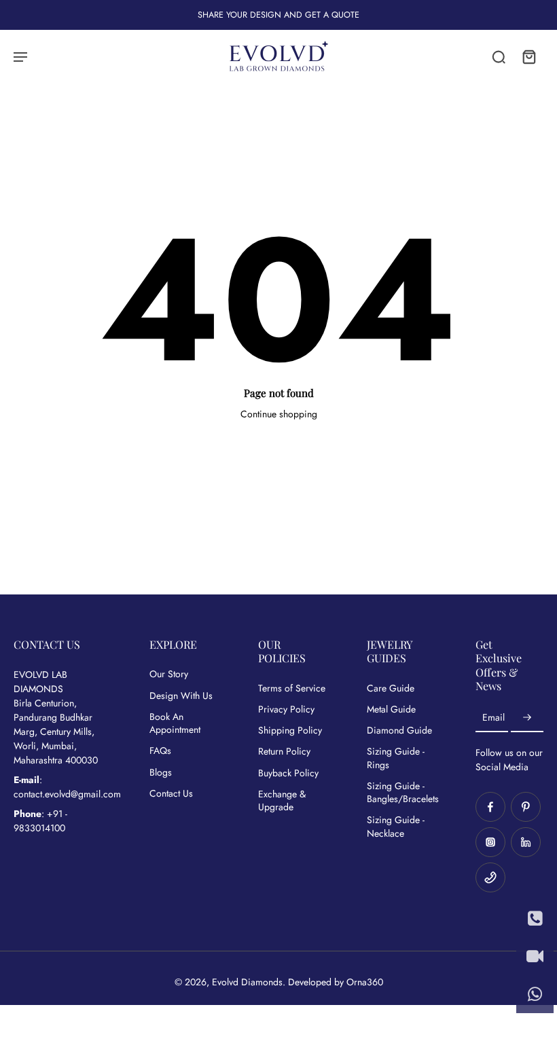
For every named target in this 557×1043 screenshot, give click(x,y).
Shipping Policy (290, 730)
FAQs (160, 750)
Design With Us (181, 695)
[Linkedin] (526, 842)
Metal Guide (391, 709)
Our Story (168, 674)
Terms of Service (291, 688)
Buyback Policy (288, 773)
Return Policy (284, 751)
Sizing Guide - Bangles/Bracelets (401, 792)
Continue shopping (278, 414)
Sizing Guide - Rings (396, 758)
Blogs (160, 772)
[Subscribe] (527, 718)
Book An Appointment (174, 723)
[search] (499, 56)
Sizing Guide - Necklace (396, 826)
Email (493, 717)
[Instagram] (490, 842)
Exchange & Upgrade (282, 801)
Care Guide (390, 688)
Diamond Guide (399, 730)
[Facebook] (490, 807)
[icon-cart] (528, 56)
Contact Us (171, 793)
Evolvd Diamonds (247, 982)
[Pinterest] (526, 807)
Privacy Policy (286, 709)
